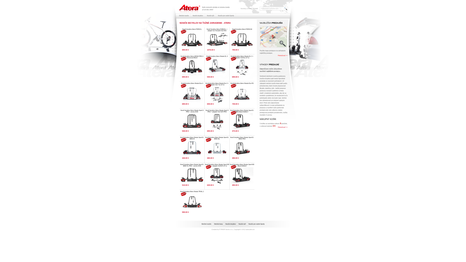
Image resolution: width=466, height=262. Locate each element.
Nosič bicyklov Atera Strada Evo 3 (192, 83)
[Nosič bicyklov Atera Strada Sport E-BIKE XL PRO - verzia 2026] (192, 175)
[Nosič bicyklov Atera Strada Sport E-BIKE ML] (217, 148)
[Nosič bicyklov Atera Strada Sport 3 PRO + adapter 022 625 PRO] (217, 121)
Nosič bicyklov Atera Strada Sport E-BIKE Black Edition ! (242, 111)
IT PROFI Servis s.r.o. (226, 229)
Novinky (243, 8)
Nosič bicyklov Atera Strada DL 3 (217, 56)
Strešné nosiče (184, 15)
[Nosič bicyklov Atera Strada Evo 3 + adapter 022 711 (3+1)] (217, 94)
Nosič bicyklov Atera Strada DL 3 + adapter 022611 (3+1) (242, 57)
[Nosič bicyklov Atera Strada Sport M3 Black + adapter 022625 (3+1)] (217, 175)
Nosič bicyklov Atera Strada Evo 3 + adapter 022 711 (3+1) (217, 84)
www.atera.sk (250, 229)
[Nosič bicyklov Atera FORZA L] (192, 40)
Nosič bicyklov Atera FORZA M (242, 29)
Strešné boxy (218, 224)
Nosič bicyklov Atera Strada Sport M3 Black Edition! (242, 165)
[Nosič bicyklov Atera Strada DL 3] (217, 67)
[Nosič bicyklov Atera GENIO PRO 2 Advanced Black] (192, 67)
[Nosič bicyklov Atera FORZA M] (242, 40)
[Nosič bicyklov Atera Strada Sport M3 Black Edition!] (242, 175)
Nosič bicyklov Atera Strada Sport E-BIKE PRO (242, 138)
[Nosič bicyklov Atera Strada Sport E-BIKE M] (192, 148)
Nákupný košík (268, 119)
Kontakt (255, 8)
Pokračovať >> (283, 55)
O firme (249, 8)
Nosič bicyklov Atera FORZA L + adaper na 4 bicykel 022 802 (217, 30)
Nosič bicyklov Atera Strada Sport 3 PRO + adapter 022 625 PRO (217, 111)
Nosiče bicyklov (198, 15)
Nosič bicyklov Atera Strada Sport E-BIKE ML (217, 138)
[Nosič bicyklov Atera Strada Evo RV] (242, 94)
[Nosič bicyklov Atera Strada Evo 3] (192, 94)
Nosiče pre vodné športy (226, 15)
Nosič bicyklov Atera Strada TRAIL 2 (192, 191)
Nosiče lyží (210, 15)
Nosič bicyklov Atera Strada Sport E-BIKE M (192, 138)
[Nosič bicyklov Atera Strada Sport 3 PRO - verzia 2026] (192, 121)
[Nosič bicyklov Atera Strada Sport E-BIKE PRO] (242, 148)
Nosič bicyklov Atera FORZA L (192, 29)
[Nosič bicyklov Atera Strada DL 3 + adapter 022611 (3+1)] (242, 67)
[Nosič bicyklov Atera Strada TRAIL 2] (192, 202)
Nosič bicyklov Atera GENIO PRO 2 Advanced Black (192, 57)
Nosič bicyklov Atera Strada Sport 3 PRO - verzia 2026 (192, 111)
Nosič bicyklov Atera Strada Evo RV (242, 83)
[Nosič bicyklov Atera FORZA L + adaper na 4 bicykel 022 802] (217, 40)
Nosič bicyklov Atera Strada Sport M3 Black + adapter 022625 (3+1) (217, 165)
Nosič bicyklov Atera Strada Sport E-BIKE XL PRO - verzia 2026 (192, 165)
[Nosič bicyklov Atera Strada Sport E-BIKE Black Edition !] (242, 121)
